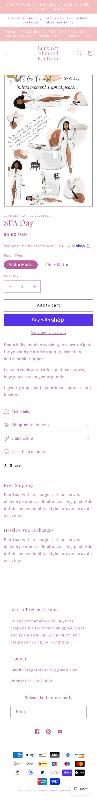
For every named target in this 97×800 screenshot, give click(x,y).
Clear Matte (56, 264)
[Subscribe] (80, 712)
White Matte (21, 264)
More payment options (48, 332)
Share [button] (15, 465)
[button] (6, 53)
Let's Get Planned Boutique (41, 790)
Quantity (11, 276)
